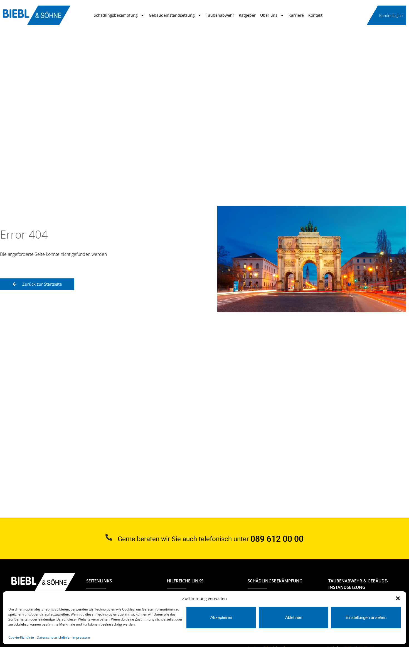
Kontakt (315, 15)
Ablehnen (293, 617)
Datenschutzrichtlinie (53, 637)
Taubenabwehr (220, 15)
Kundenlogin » (391, 15)
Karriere (296, 15)
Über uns (268, 15)
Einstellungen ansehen (366, 617)
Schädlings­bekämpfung (116, 15)
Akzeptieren (221, 617)
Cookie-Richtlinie (21, 637)
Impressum (81, 637)
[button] (398, 598)
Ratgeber (247, 15)
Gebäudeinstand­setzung (172, 15)
